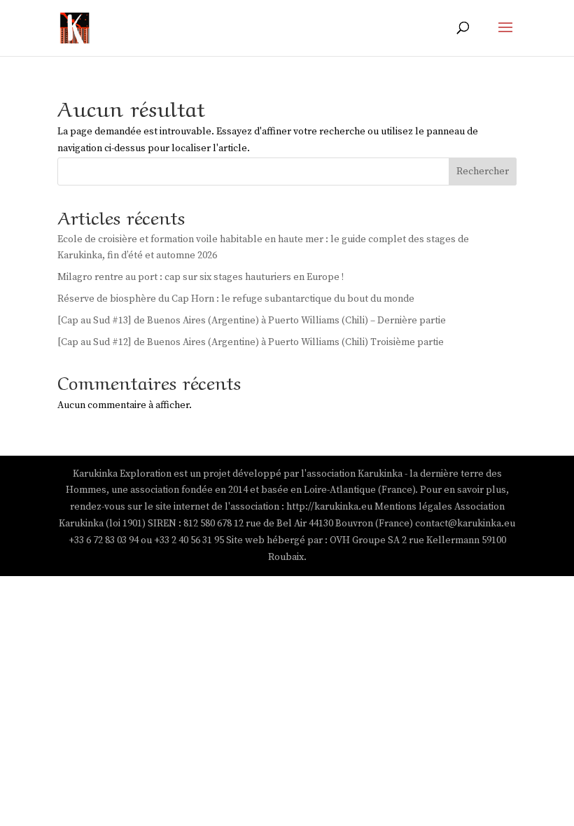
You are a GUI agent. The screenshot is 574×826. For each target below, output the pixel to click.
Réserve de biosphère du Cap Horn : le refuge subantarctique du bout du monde (235, 299)
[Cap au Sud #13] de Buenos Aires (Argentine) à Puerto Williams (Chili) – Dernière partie (251, 320)
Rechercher (482, 171)
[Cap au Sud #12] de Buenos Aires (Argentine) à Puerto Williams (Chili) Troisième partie (250, 342)
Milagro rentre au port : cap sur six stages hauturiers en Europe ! (200, 277)
